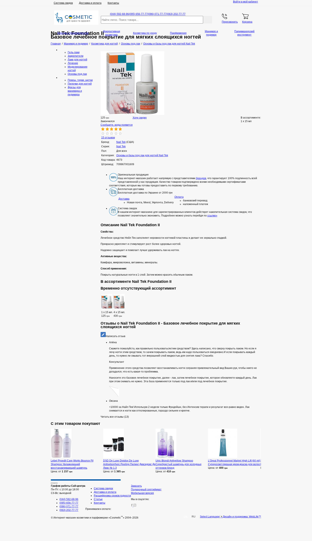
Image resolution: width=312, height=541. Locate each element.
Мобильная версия (142, 493)
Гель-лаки (74, 52)
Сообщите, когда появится (117, 124)
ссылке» (212, 215)
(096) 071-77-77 (157, 14)
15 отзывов (108, 137)
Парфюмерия (178, 33)
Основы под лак (77, 74)
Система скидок (63, 2)
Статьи (98, 499)
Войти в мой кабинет (245, 1)
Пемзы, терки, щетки (80, 80)
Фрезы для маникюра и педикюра (75, 91)
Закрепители (75, 55)
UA (185, 516)
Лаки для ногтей (77, 59)
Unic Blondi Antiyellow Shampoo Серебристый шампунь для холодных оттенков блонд (178, 464)
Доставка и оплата (90, 2)
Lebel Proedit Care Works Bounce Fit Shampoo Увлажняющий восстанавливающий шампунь (72, 464)
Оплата (179, 196)
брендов (201, 178)
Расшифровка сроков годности (112, 495)
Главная (56, 43)
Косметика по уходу (145, 33)
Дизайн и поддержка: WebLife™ (242, 516)
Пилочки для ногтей (80, 83)
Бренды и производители (73, 33)
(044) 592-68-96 (119, 14)
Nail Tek (121, 146)
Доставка (123, 198)
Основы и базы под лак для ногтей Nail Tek (142, 155)
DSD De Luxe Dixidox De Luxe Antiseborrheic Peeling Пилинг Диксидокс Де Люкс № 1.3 (129, 464)
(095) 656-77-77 (138, 14)
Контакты (113, 2)
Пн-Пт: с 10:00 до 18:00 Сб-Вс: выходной (68, 489)
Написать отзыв (115, 336)
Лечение (73, 63)
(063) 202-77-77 (176, 14)
